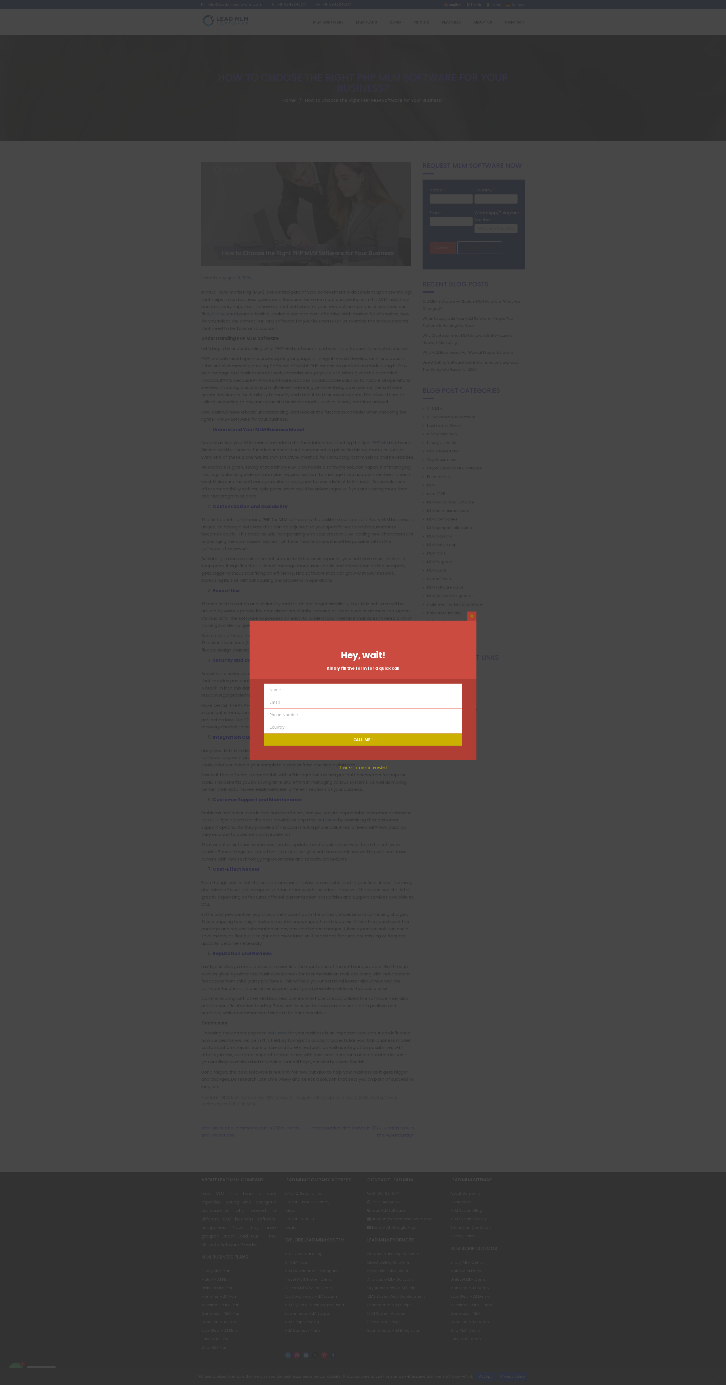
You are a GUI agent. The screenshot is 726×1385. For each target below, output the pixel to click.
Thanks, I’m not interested (363, 767)
